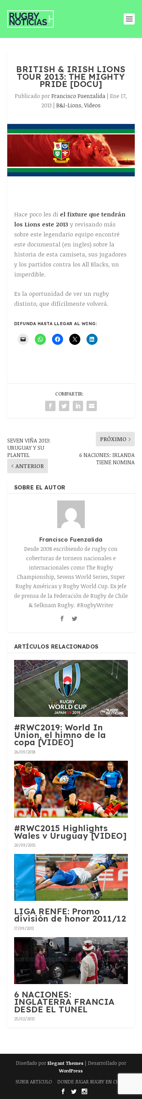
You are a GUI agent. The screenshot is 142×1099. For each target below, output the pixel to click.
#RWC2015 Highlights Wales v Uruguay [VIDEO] (70, 832)
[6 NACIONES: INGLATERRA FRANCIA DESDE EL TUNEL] (71, 960)
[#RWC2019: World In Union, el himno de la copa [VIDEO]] (71, 688)
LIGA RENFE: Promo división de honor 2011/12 (70, 915)
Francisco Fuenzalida (78, 96)
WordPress (71, 1071)
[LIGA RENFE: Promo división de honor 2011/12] (71, 877)
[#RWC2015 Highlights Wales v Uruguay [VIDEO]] (71, 789)
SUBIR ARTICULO (34, 1081)
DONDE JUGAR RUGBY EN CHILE (91, 1081)
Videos (92, 105)
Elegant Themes (65, 1063)
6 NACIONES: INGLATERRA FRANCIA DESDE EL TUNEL (64, 1001)
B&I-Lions (68, 105)
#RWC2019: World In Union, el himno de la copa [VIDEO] (60, 734)
